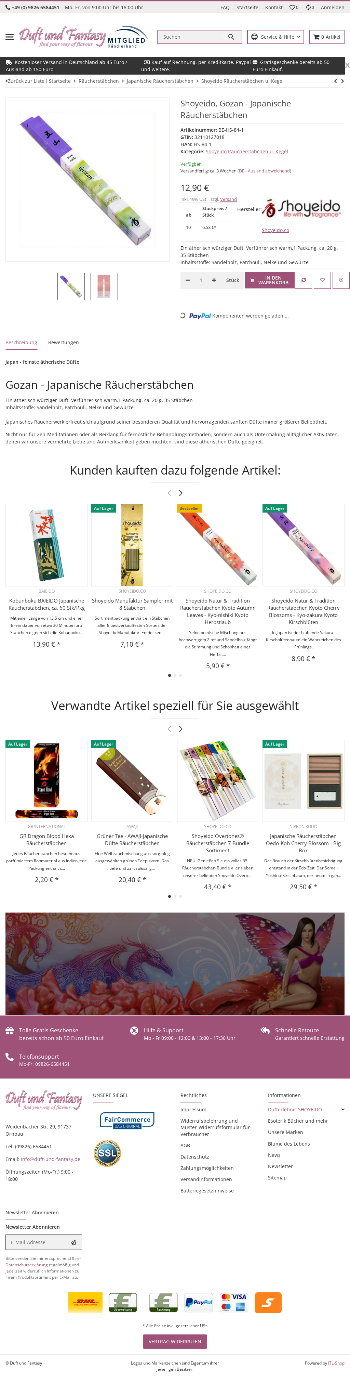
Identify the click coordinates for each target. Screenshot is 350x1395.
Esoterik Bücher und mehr (298, 1121)
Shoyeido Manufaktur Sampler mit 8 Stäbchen (132, 604)
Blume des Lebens (289, 1143)
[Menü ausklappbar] (9, 37)
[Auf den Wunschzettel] (322, 280)
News (274, 1155)
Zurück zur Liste (26, 81)
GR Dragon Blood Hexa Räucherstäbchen (46, 839)
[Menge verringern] (187, 280)
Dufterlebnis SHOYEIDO (295, 1109)
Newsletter (280, 1166)
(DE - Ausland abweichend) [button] (264, 171)
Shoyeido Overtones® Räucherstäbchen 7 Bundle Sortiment (217, 843)
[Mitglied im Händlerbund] (128, 37)
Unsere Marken (285, 1132)
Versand (228, 199)
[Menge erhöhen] (214, 280)
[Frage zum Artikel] (341, 280)
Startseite (247, 7)
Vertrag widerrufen (175, 1341)
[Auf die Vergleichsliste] (303, 280)
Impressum (193, 1109)
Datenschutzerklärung (26, 1265)
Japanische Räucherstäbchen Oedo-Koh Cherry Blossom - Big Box (303, 843)
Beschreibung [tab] (21, 342)
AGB (185, 1145)
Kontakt (274, 7)
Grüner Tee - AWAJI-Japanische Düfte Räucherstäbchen (132, 839)
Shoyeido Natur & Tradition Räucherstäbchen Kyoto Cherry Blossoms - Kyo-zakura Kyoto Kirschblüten (303, 611)
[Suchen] (232, 37)
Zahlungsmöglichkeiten (207, 1168)
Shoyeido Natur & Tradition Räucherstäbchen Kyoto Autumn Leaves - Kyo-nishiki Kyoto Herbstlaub (218, 611)
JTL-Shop (336, 1363)
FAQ (225, 7)
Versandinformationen (206, 1179)
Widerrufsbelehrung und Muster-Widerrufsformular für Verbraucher (215, 1127)
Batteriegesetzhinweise (207, 1190)
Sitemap (277, 1177)
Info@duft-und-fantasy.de (50, 1159)
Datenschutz (194, 1156)
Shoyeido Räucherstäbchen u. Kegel (247, 151)
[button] (294, 7)
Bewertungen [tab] (63, 342)
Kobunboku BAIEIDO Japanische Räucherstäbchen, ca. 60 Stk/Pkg (47, 604)
